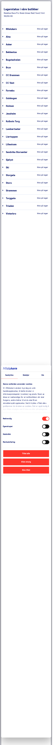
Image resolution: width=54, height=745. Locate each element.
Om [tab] (42, 375)
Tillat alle (26, 454)
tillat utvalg (26, 462)
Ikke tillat (26, 470)
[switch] (45, 427)
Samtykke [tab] (9, 375)
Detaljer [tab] (26, 375)
